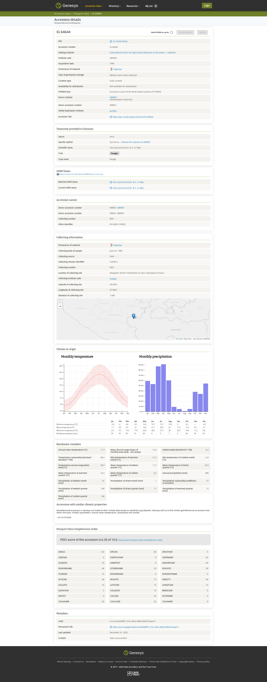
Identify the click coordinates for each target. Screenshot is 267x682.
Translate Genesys (138, 661)
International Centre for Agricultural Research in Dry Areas (137, 52)
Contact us (79, 661)
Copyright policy (186, 661)
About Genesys (64, 661)
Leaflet (180, 339)
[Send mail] (57, 174)
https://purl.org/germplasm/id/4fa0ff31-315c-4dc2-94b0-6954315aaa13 (145, 627)
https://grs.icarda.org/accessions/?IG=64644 (133, 117)
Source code (121, 661)
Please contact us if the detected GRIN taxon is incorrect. (81, 174)
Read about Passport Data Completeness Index (140, 540)
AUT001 (113, 111)
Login (207, 5)
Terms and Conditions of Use (162, 661)
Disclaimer (91, 661)
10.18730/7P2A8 (120, 41)
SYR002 (113, 279)
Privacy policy (203, 661)
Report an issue (106, 661)
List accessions (64, 517)
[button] (133, 316)
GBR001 (113, 97)
